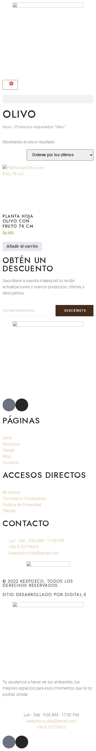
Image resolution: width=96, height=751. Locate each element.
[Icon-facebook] (9, 404)
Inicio (7, 127)
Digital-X (76, 595)
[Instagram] (21, 404)
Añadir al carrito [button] (22, 246)
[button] (48, 99)
